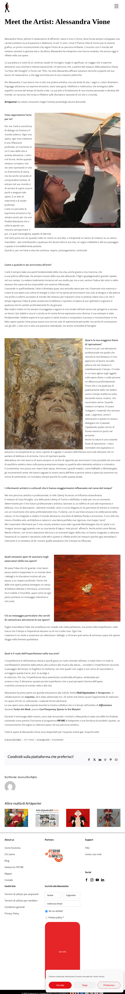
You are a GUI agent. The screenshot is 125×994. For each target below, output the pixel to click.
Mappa (8, 873)
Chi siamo (10, 854)
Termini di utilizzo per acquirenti (22, 894)
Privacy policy (55, 917)
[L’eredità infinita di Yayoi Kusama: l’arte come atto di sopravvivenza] (16, 810)
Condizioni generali (15, 906)
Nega (84, 985)
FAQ (87, 847)
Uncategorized (43, 739)
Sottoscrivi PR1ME (14, 867)
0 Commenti (57, 739)
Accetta (60, 985)
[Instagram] (91, 879)
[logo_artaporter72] (8, 2)
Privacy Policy (12, 913)
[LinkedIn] (102, 879)
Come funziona (13, 847)
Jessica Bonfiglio (14, 739)
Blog (7, 860)
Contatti (9, 879)
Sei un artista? (55, 911)
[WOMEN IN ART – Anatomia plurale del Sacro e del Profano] (78, 810)
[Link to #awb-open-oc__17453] (116, 6)
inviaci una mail (93, 854)
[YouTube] (97, 879)
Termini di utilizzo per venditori (21, 900)
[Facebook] (86, 879)
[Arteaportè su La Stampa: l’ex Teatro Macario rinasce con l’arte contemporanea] (47, 810)
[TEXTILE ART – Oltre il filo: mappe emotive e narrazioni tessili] (108, 810)
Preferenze (109, 985)
